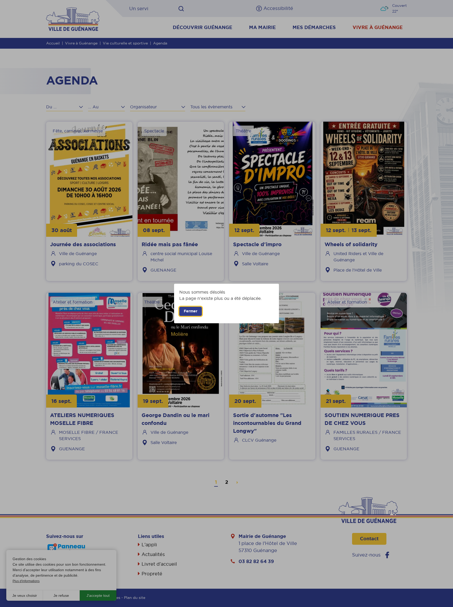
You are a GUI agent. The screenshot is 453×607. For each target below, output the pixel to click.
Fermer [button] (190, 311)
